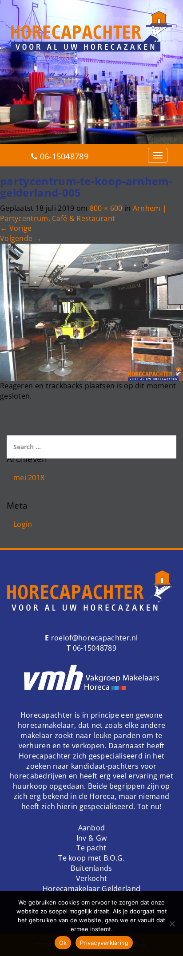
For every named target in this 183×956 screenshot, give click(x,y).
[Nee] (171, 923)
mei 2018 (28, 477)
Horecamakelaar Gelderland (92, 888)
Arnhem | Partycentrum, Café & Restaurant (83, 213)
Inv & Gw (91, 838)
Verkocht (91, 878)
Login (22, 524)
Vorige (16, 228)
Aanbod (91, 828)
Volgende (21, 238)
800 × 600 (106, 208)
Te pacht (91, 848)
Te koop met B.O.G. (91, 858)
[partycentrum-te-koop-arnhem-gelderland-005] (91, 311)
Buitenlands (91, 868)
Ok (63, 942)
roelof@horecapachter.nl (93, 638)
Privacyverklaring (104, 942)
